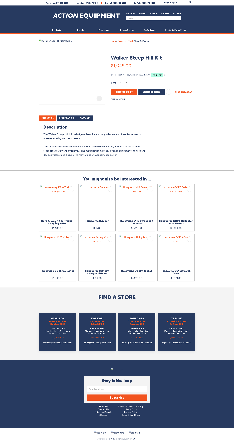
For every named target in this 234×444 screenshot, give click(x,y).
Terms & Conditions (131, 415)
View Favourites (184, 2)
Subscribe (117, 397)
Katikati (115, 3)
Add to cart (124, 91)
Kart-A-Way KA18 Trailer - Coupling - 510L (57, 222)
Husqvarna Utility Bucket (136, 270)
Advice (142, 13)
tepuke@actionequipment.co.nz (176, 343)
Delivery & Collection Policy (130, 406)
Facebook (110, 422)
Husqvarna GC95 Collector (57, 270)
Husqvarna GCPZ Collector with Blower (176, 222)
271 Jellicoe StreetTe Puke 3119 (176, 322)
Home (113, 41)
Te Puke (144, 3)
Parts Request (150, 30)
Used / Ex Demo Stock (175, 30)
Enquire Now (151, 91)
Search (178, 18)
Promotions (103, 30)
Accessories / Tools (126, 41)
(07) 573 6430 (176, 338)
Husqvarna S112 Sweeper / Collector (136, 222)
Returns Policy (130, 412)
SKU (113, 99)
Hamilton (87, 3)
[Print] (192, 64)
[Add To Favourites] (168, 92)
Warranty (85, 118)
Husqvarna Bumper (97, 220)
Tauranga (57, 3)
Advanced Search (103, 412)
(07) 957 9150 (57, 338)
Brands (80, 30)
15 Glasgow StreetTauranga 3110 (136, 322)
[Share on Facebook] (181, 64)
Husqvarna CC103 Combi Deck (176, 272)
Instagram (117, 422)
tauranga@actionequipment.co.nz (137, 343)
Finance (153, 13)
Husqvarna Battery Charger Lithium (97, 272)
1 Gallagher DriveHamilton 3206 (57, 322)
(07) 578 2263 (137, 338)
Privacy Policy (130, 409)
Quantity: (116, 83)
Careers (165, 13)
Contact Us (103, 409)
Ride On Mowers (142, 41)
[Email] (186, 64)
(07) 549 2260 (97, 338)
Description (47, 118)
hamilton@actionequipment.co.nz (57, 343)
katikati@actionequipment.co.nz (97, 343)
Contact (177, 13)
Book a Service (127, 30)
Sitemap (103, 415)
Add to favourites (71, 189)
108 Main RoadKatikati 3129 (97, 322)
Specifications (66, 118)
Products (56, 30)
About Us (130, 13)
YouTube (123, 422)
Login (171, 2)
